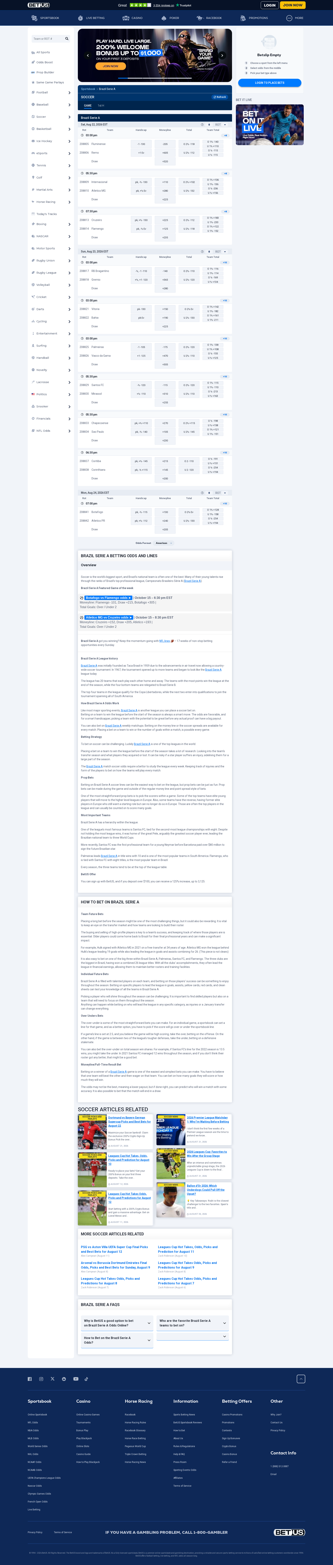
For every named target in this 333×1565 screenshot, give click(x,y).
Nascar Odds (35, 1486)
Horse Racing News (135, 1462)
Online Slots (82, 1446)
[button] (88, 55)
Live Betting (95, 18)
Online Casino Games (88, 1414)
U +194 (213, 472)
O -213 (213, 391)
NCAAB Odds (35, 1470)
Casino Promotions (232, 1414)
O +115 (189, 423)
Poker (174, 18)
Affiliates (178, 1478)
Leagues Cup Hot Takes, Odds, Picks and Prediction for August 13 (128, 1159)
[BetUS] (272, 1532)
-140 (165, 271)
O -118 (188, 144)
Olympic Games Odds (39, 1493)
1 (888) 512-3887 (280, 1466)
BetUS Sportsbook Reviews (187, 1422)
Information (185, 1401)
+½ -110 (141, 393)
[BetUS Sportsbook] (39, 5)
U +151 (213, 463)
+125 (165, 228)
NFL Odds (33, 1422)
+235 (165, 237)
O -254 (213, 467)
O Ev (189, 309)
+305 (165, 364)
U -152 (213, 230)
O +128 (213, 509)
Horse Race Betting (135, 1438)
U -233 (213, 222)
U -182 (213, 311)
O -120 (188, 347)
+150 (165, 309)
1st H (101, 105)
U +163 (213, 395)
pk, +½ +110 (141, 423)
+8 (225, 135)
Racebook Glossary (135, 1430)
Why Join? (276, 1414)
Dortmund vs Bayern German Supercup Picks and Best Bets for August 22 (129, 1121)
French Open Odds (38, 1501)
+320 (165, 161)
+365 (165, 279)
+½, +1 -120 (141, 279)
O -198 (213, 420)
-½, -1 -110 (141, 271)
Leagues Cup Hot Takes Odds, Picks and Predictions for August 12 (129, 1198)
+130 (165, 512)
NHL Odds (33, 1454)
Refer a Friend (229, 1462)
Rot (218, 124)
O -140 (212, 141)
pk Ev (141, 317)
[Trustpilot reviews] (154, 5)
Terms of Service (182, 1486)
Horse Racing (138, 1401)
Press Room (180, 1462)
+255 (165, 402)
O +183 (213, 217)
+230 (165, 440)
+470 (165, 355)
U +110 (213, 146)
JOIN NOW (293, 5)
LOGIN (270, 5)
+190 (165, 317)
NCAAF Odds (34, 1462)
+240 (165, 520)
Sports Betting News (184, 1414)
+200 (165, 478)
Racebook (214, 18)
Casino (137, 18)
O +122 (213, 226)
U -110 (189, 355)
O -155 (213, 353)
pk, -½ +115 (141, 469)
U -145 (189, 431)
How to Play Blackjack (88, 1462)
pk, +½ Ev (141, 190)
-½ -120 (141, 385)
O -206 (213, 188)
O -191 (213, 458)
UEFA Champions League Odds (44, 1478)
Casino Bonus (229, 1454)
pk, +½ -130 (141, 220)
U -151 (213, 434)
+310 (165, 393)
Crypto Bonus (229, 1446)
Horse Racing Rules (135, 1422)
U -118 (189, 228)
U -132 (189, 190)
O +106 (213, 179)
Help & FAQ (179, 1454)
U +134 (213, 281)
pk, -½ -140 (141, 431)
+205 (165, 529)
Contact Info (283, 1453)
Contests (227, 1430)
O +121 (213, 429)
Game (88, 105)
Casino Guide (83, 1454)
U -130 (189, 317)
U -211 (213, 319)
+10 (225, 262)
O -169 (213, 277)
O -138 (212, 344)
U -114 (213, 273)
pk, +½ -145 (141, 461)
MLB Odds (33, 1438)
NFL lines (164, 640)
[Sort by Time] (209, 125)
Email (274, 1474)
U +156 (213, 192)
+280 (165, 190)
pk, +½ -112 (141, 520)
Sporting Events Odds (184, 1470)
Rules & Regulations (184, 1446)
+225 (165, 199)
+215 (165, 461)
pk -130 (141, 309)
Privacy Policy (278, 1430)
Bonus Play (82, 1430)
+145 (165, 469)
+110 (165, 182)
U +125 (213, 357)
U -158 (213, 514)
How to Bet (179, 1430)
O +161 (213, 315)
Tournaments (83, 1422)
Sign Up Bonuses (231, 1438)
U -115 (213, 154)
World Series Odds (38, 1446)
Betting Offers (237, 1401)
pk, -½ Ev (141, 228)
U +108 (213, 349)
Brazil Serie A (107, 89)
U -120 (189, 279)
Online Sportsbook (37, 1414)
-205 (165, 144)
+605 (165, 152)
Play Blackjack (84, 1438)
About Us (178, 1438)
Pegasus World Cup (135, 1446)
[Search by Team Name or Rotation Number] (67, 39)
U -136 (213, 184)
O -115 (213, 150)
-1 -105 (141, 347)
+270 (165, 423)
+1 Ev (141, 152)
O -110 (188, 271)
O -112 (188, 220)
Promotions (258, 18)
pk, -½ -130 (141, 182)
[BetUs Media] (30, 1379)
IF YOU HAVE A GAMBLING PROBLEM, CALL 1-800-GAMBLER (166, 1532)
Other (277, 1401)
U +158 (213, 425)
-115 (165, 385)
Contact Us (277, 1422)
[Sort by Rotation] (225, 125)
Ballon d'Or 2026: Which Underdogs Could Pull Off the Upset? (206, 1189)
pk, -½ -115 (141, 512)
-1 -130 (141, 144)
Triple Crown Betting (135, 1454)
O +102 (189, 182)
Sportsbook (49, 18)
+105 (165, 431)
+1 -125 (141, 355)
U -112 (189, 152)
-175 (165, 347)
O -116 (212, 268)
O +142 (213, 306)
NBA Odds (33, 1430)
